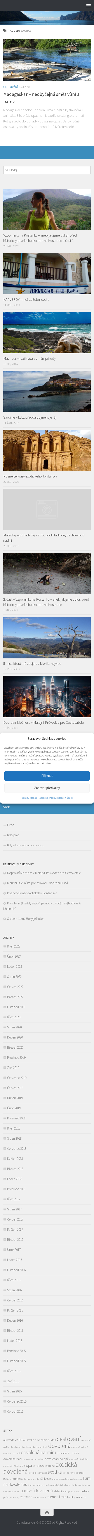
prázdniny (14, 1497)
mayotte (69, 1491)
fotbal (81, 1472)
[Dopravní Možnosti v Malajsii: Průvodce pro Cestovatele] (47, 696)
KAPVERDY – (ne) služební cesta (26, 299)
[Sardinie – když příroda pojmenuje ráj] (47, 391)
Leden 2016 (14, 1341)
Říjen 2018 (13, 1128)
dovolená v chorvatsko (33, 1459)
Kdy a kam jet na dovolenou (25, 845)
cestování (69, 1439)
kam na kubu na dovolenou (41, 1485)
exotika (54, 1472)
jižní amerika (33, 1479)
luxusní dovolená (36, 1490)
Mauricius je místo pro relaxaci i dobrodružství (37, 883)
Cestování (10, 87)
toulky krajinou (76, 1497)
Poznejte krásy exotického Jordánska (30, 476)
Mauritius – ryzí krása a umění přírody (29, 358)
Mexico (77, 1491)
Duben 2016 (15, 1320)
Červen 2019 (15, 1088)
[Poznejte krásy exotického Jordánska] (47, 450)
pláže (5, 1497)
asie (19, 1439)
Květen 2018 (15, 1159)
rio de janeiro (39, 1497)
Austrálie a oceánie (35, 1440)
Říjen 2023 (13, 946)
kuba (16, 1491)
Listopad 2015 (16, 1361)
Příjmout (47, 776)
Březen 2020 (15, 1047)
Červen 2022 (15, 987)
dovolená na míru (38, 1452)
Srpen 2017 (14, 1209)
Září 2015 (13, 1381)
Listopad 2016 (16, 1270)
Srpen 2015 (14, 1391)
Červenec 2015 (16, 1401)
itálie (23, 1479)
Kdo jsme (13, 835)
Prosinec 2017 (16, 1189)
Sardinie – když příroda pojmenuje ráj (29, 417)
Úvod (10, 825)
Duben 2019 (15, 1098)
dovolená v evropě (57, 1459)
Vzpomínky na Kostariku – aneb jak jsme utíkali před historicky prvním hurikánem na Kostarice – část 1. (40, 238)
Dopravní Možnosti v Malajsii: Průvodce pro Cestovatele (43, 722)
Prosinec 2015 (16, 1351)
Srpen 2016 (14, 1290)
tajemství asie (56, 1496)
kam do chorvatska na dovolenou (66, 1479)
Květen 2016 (15, 1310)
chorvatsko (19, 1447)
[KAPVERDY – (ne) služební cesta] (47, 273)
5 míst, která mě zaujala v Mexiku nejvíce (32, 663)
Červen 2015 (15, 1411)
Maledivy (59, 1491)
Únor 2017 (14, 1250)
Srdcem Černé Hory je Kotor (25, 918)
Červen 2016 (15, 1300)
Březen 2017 (15, 1239)
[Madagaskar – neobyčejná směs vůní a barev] (47, 60)
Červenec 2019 (16, 1078)
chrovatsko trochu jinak (36, 1447)
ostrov (85, 1491)
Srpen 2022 (14, 977)
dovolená (59, 1445)
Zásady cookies (29, 797)
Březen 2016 (15, 1330)
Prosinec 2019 (16, 1057)
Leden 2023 (14, 966)
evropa (26, 1465)
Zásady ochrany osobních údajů (56, 797)
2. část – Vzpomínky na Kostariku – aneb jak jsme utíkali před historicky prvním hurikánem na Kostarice (46, 602)
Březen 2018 (15, 1169)
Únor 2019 (14, 1108)
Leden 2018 (14, 1179)
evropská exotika (44, 1466)
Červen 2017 (15, 1219)
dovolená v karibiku (78, 1459)
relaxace (26, 1496)
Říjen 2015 (13, 1371)
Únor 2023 (14, 956)
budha (52, 1440)
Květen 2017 (15, 1229)
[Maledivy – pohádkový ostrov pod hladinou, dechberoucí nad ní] (47, 509)
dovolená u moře (68, 1453)
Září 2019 (13, 1068)
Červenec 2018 (16, 1148)
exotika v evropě (70, 1472)
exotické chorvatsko (37, 1472)
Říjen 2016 (13, 1280)
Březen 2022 (15, 997)
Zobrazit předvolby (47, 788)
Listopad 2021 (16, 1007)
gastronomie (11, 1479)
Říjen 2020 (13, 1017)
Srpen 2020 (14, 1027)
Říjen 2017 (13, 1199)
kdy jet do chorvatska (64, 1485)
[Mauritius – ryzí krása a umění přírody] (47, 332)
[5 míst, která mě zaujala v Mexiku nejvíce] (47, 637)
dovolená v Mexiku (12, 1466)
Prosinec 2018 (16, 1118)
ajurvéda (8, 1440)
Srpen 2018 (14, 1138)
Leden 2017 (14, 1260)
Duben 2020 (15, 1037)
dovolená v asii (12, 1459)
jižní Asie (45, 1479)
